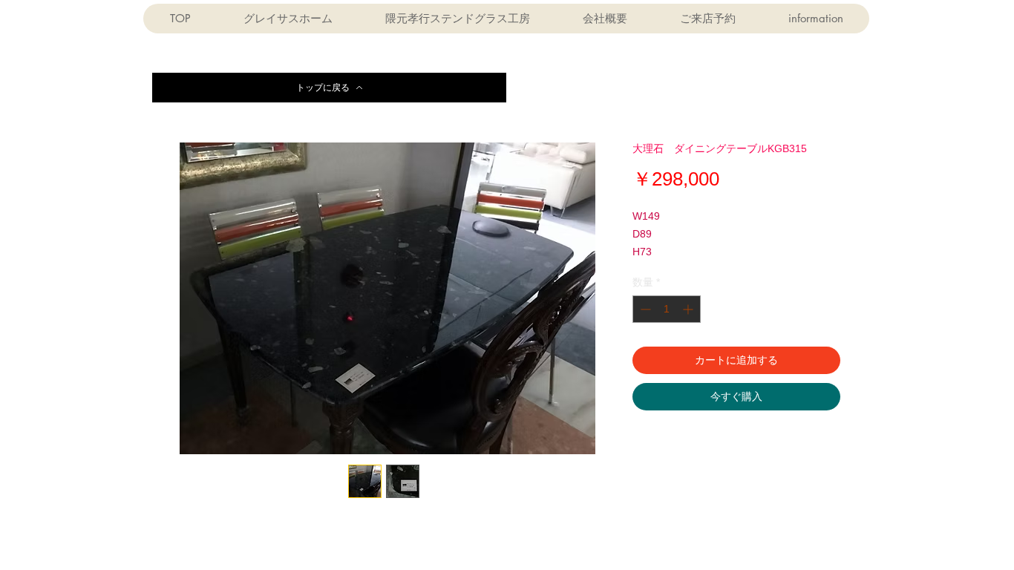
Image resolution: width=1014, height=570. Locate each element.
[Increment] (689, 309)
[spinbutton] (666, 309)
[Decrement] (644, 309)
